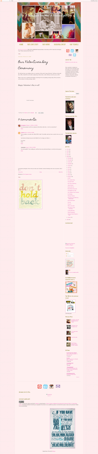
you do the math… (74, 337)
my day (69, 178)
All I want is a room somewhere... (71, 208)
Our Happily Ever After (72, 190)
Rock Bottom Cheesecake (72, 188)
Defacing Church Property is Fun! (73, 214)
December (70, 158)
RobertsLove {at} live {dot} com (71, 62)
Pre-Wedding (70, 194)
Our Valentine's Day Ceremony (73, 192)
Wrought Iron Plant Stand (71, 374)
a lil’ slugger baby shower (74, 332)
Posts (68, 253)
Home (41, 172)
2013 (68, 149)
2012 (68, 151)
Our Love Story (32, 44)
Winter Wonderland (71, 212)
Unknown (23, 132)
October (69, 161)
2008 (68, 219)
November (70, 160)
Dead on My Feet (71, 187)
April (69, 172)
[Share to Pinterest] (43, 112)
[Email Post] (36, 112)
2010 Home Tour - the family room (74, 326)
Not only (69, 202)
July (69, 167)
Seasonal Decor (60, 44)
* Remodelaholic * (70, 367)
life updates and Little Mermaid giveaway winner (75, 320)
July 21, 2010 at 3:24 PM (29, 132)
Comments (69, 256)
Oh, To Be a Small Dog (72, 183)
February (69, 176)
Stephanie (37, 403)
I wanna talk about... (71, 210)
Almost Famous (70, 185)
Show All (77, 377)
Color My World (71, 181)
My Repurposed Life (71, 373)
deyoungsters (23, 125)
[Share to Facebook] (41, 112)
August (69, 165)
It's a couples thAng (71, 179)
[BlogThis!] (39, 112)
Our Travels (74, 44)
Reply (22, 128)
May (69, 171)
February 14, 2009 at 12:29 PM (31, 125)
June (69, 169)
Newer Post (20, 172)
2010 (68, 154)
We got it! (69, 204)
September (70, 163)
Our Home (46, 44)
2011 (68, 152)
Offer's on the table (71, 205)
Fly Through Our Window (72, 352)
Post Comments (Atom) (27, 174)
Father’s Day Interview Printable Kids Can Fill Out (72, 359)
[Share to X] (40, 112)
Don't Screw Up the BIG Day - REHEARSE (73, 198)
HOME (21, 44)
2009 (68, 156)
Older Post (61, 172)
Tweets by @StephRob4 (69, 247)
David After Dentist (71, 200)
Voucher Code (49, 395)
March (69, 174)
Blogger (53, 451)
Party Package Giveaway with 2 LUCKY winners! (74, 344)
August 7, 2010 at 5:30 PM (31, 147)
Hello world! (69, 364)
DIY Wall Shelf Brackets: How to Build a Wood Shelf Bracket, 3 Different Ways (72, 369)
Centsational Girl (70, 363)
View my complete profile (73, 272)
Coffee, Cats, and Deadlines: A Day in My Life (72, 354)
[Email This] (38, 112)
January (69, 217)
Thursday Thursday (71, 195)
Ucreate (68, 358)
